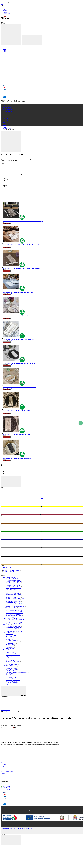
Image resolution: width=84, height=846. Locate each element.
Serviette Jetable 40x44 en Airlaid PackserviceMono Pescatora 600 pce (18, 339)
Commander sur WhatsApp (7, 828)
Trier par (2, 175)
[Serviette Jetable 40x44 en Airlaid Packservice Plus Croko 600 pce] (14, 507)
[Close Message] (11, 136)
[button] (2, 188)
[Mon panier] (10, 82)
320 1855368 (20, 2)
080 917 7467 (14, 2)
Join (14, 727)
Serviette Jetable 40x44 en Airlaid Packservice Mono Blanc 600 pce (18, 292)
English (4, 9)
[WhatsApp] (81, 423)
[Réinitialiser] (11, 40)
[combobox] (7, 23)
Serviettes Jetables (7, 128)
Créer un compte (6, 13)
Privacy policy (3, 773)
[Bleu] (42, 539)
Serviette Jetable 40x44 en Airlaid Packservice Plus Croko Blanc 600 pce (19, 363)
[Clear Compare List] (11, 840)
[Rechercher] (11, 29)
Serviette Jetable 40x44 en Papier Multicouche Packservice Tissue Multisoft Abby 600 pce (23, 221)
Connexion (5, 12)
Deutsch (5, 10)
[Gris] (42, 547)
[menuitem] (43, 105)
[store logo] (5, 19)
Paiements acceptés (4, 769)
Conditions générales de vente (7, 766)
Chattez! (26, 2)
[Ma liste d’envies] (10, 62)
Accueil (4, 127)
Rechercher (3, 22)
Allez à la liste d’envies (5, 710)
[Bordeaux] (42, 514)
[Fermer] (32, 40)
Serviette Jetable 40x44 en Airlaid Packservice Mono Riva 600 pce (17, 315)
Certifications (3, 764)
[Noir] (42, 556)
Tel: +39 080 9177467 (28, 828)
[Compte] (10, 72)
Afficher (2, 463)
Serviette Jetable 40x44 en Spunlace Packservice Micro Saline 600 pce (18, 434)
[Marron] (42, 523)
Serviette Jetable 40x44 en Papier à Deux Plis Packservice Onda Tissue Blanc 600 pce (22, 244)
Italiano (4, 7)
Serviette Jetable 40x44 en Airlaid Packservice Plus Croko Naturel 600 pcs (19, 387)
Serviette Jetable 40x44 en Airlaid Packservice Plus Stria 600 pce (17, 410)
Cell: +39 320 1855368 (18, 828)
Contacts (2, 775)
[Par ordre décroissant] (10, 198)
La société (3, 762)
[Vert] (42, 531)
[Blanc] (42, 498)
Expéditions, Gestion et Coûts (7, 771)
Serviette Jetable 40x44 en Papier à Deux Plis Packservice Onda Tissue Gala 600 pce (21, 268)
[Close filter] (11, 481)
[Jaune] (42, 506)
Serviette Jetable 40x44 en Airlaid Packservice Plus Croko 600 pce (17, 458)
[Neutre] (42, 564)
